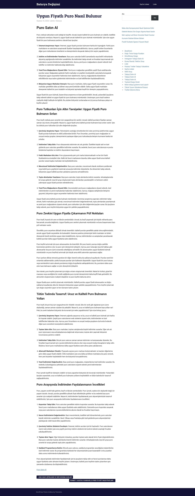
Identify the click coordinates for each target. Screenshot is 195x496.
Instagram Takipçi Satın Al (134, 59)
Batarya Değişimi (48, 4)
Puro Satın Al (41, 470)
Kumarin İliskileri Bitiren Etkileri (133, 38)
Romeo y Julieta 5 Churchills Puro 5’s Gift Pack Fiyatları (91, 481)
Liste (155, 4)
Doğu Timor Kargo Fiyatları (134, 54)
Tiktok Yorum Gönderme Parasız (136, 87)
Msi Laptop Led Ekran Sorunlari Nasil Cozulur (138, 35)
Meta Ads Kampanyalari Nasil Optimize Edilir (138, 28)
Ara (123, 14)
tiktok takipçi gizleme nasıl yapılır (136, 85)
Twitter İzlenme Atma (132, 90)
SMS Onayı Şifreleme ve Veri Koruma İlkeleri (55, 477)
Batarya (59, 21)
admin (52, 21)
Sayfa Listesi (144, 4)
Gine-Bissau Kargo (131, 56)
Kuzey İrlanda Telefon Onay (134, 61)
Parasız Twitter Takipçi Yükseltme (137, 67)
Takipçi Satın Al (130, 74)
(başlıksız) (128, 51)
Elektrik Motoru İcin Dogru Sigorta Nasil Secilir (138, 32)
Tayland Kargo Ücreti (132, 82)
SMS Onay (128, 72)
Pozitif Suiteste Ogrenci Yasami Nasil (135, 42)
